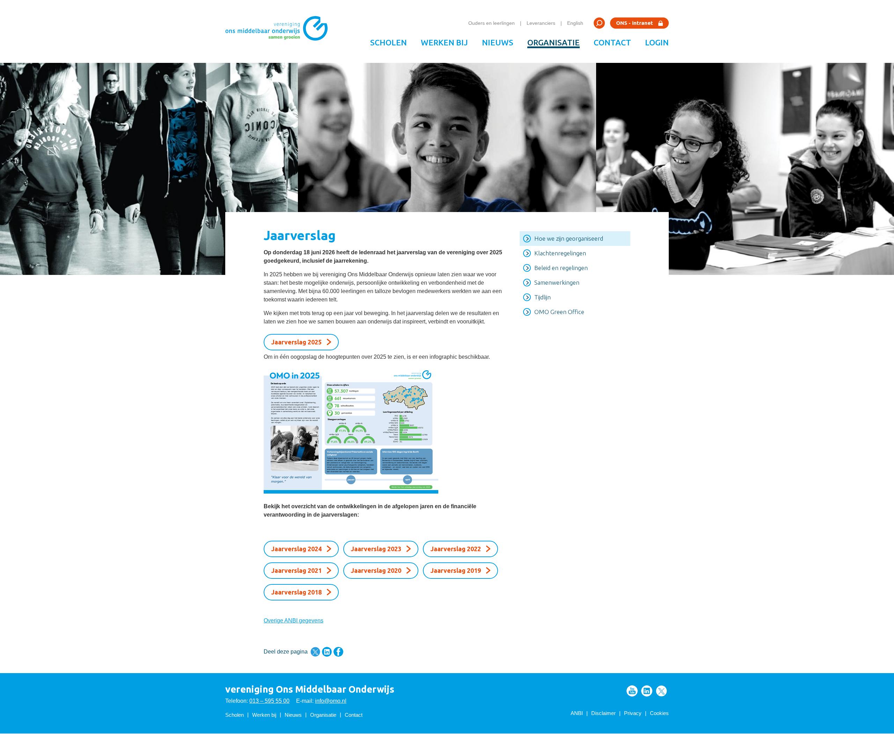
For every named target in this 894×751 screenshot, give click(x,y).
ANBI (577, 713)
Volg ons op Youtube (632, 691)
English (575, 23)
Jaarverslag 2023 (376, 548)
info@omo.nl (330, 701)
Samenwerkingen (556, 282)
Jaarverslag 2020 (376, 570)
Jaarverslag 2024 (296, 548)
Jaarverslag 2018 (296, 592)
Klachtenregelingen (560, 253)
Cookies (659, 713)
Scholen (388, 42)
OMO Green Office (559, 311)
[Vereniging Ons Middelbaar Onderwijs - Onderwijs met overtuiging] (279, 31)
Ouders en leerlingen (491, 23)
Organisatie (553, 42)
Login (657, 42)
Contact (612, 42)
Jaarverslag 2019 (456, 570)
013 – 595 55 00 (269, 701)
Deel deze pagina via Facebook (338, 652)
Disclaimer (603, 713)
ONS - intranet (634, 23)
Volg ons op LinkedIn (646, 691)
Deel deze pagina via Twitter (315, 652)
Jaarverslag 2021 (296, 570)
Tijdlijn (542, 297)
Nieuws (497, 42)
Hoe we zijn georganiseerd (568, 238)
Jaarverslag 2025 (296, 341)
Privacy (633, 713)
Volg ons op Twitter (661, 691)
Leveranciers (541, 23)
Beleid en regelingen (561, 267)
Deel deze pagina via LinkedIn (327, 652)
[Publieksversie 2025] (383, 430)
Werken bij (444, 42)
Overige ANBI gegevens (293, 621)
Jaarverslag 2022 (456, 548)
